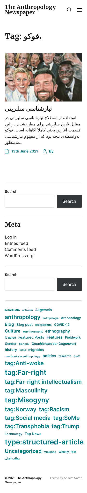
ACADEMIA (12, 310)
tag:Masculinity (26, 390)
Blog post (24, 324)
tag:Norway (20, 409)
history (11, 350)
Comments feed (20, 249)
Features (55, 337)
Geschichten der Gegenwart (54, 344)
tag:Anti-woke (24, 363)
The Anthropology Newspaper (30, 9)
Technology (13, 434)
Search (11, 191)
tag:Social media (28, 417)
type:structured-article (44, 442)
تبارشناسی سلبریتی (28, 108)
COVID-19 (62, 324)
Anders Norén (73, 478)
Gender (11, 344)
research (64, 356)
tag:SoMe (66, 417)
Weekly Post (67, 452)
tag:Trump (65, 426)
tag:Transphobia (27, 426)
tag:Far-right (25, 372)
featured (10, 337)
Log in (11, 237)
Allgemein (43, 310)
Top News (33, 434)
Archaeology (71, 318)
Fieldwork (73, 337)
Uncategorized (23, 451)
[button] (69, 9)
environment (33, 331)
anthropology (22, 317)
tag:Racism (54, 409)
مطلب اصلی (12, 458)
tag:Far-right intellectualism (43, 381)
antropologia (50, 318)
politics (49, 355)
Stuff (77, 356)
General (24, 344)
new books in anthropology (22, 356)
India (23, 350)
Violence (50, 452)
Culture (13, 331)
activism (27, 310)
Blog (9, 324)
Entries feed (16, 243)
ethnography (57, 331)
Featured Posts (31, 337)
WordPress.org (19, 255)
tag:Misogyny (27, 400)
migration (36, 350)
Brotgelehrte (43, 324)
